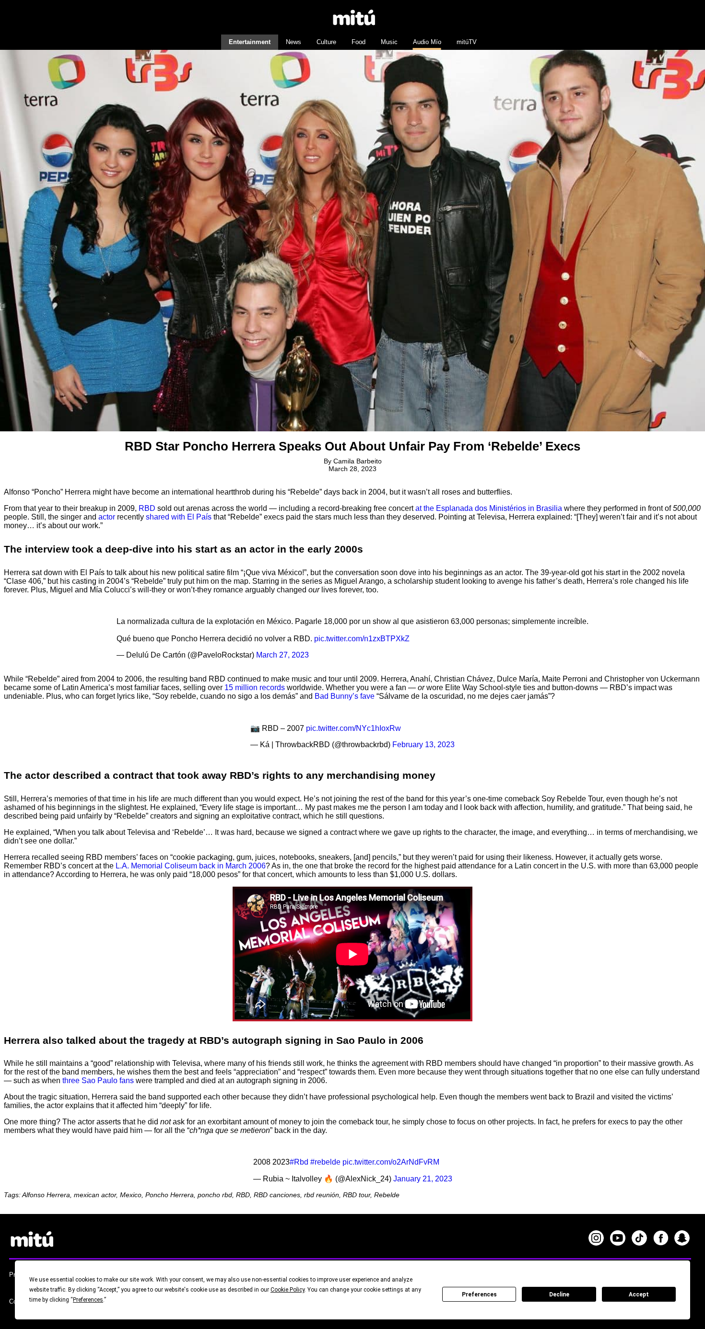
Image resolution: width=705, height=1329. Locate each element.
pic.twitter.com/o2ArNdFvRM (390, 1162)
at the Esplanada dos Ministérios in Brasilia (488, 508)
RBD (147, 508)
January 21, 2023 (422, 1179)
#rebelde (325, 1162)
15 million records (254, 687)
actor (106, 517)
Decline (559, 1294)
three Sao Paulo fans (98, 1080)
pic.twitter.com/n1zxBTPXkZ (362, 639)
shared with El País (179, 517)
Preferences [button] (88, 1299)
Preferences (479, 1294)
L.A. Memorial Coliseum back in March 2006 (191, 866)
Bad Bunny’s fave (345, 696)
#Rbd (299, 1162)
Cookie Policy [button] (287, 1289)
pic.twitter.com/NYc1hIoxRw (353, 728)
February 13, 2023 (423, 744)
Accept (639, 1294)
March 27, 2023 (282, 655)
